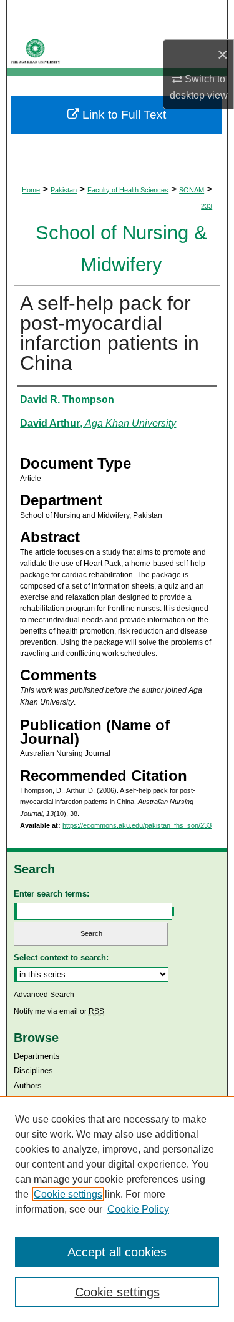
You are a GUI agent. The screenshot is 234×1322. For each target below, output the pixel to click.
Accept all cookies (117, 1252)
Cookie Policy (138, 1209)
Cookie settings (68, 1194)
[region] (117, 1209)
